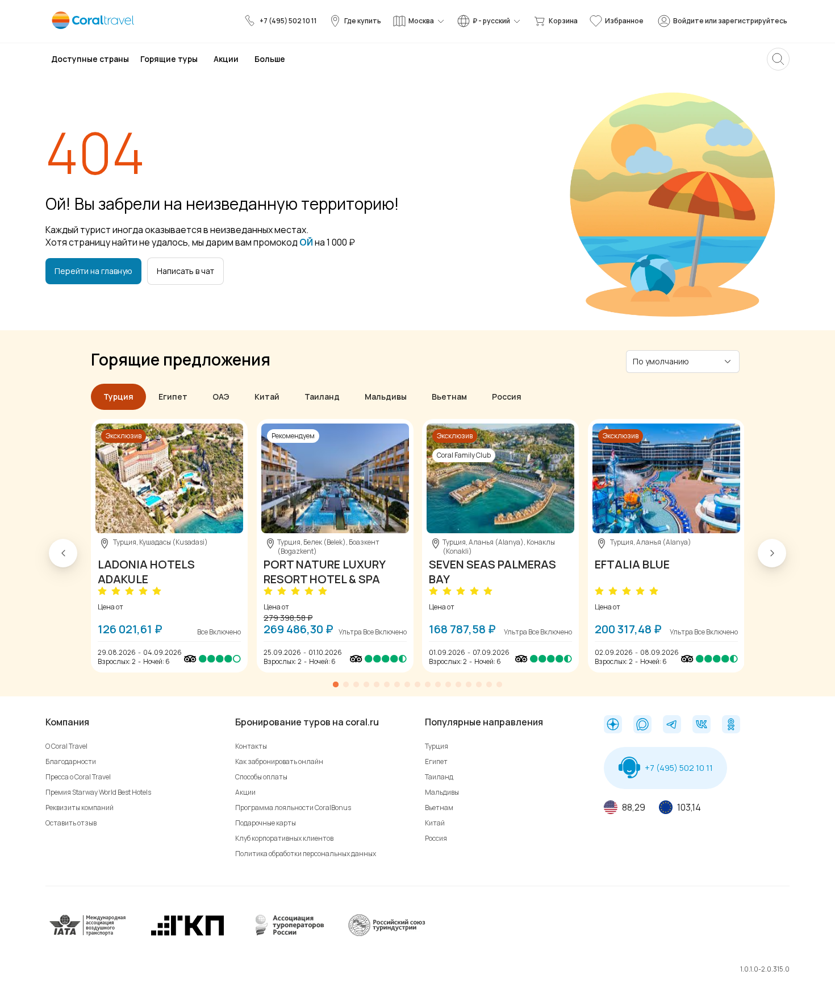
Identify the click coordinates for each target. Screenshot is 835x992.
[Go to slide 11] (438, 684)
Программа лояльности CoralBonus (293, 807)
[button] (63, 553)
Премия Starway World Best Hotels (98, 792)
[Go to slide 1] (336, 684)
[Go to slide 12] (448, 684)
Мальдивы (442, 792)
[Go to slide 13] (458, 684)
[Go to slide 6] (387, 684)
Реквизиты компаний (79, 807)
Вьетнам (439, 807)
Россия (436, 838)
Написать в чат (185, 270)
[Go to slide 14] (468, 684)
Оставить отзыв (71, 823)
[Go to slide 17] (499, 684)
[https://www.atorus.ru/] (286, 934)
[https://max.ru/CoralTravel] (642, 725)
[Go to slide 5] (376, 684)
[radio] (103, 591)
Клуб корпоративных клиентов (284, 838)
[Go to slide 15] (479, 684)
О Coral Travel (66, 746)
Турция (436, 746)
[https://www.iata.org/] (88, 934)
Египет (436, 761)
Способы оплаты (261, 777)
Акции (245, 792)
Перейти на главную (93, 270)
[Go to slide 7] (397, 684)
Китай (435, 823)
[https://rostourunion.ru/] (386, 934)
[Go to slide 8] (407, 684)
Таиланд (439, 777)
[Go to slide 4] (366, 684)
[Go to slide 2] (346, 684)
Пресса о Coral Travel (78, 777)
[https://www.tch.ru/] (187, 934)
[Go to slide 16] (489, 684)
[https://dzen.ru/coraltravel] (613, 725)
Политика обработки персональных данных (305, 853)
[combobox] (676, 361)
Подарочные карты (265, 823)
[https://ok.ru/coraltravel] (731, 725)
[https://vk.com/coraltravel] (701, 725)
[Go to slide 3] (356, 684)
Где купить (362, 21)
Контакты (251, 746)
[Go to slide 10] (428, 684)
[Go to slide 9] (417, 684)
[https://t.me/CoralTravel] (672, 725)
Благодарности (70, 761)
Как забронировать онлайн (279, 761)
